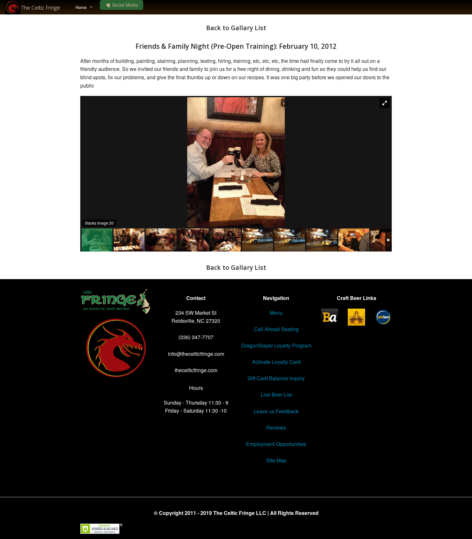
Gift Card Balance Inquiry (276, 378)
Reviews (276, 427)
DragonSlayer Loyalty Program (276, 345)
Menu (276, 312)
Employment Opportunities (276, 444)
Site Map (276, 460)
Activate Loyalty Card (276, 361)
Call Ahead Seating (276, 329)
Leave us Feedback (276, 411)
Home (80, 7)
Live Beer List (276, 394)
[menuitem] (84, 7)
